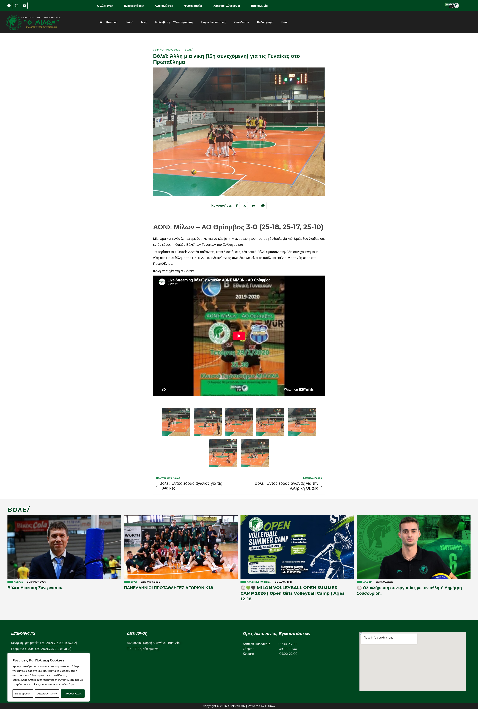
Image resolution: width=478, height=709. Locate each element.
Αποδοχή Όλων (73, 693)
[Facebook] (9, 5)
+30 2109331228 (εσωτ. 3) (53, 649)
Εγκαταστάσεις (134, 5)
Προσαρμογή (22, 693)
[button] (107, 6)
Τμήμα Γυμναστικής (213, 22)
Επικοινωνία (259, 5)
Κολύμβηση (162, 22)
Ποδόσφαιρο (265, 22)
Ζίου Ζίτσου (241, 22)
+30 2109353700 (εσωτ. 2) (58, 643)
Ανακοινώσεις (164, 5)
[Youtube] (24, 5)
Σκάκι (284, 22)
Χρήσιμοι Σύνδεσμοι (226, 5)
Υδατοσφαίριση (183, 22)
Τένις (144, 22)
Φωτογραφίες (193, 5)
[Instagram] (16, 5)
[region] (48, 677)
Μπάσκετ (111, 22)
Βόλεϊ (129, 22)
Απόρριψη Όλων (47, 693)
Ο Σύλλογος (105, 5)
